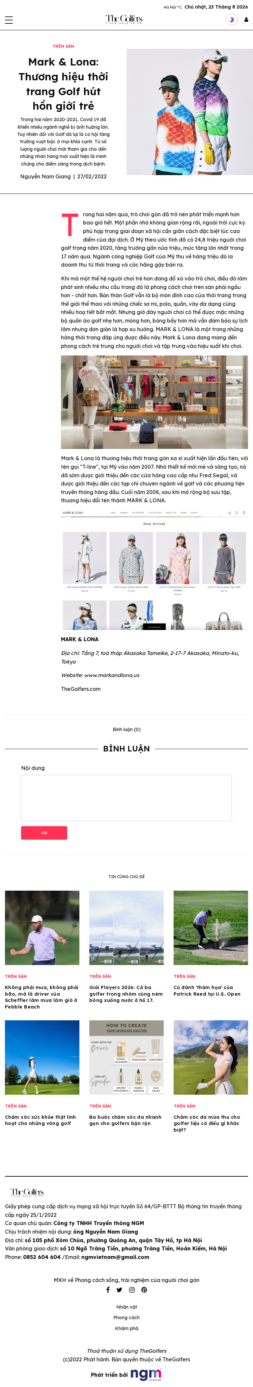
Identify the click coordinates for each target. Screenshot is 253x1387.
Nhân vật (126, 1307)
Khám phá (126, 1328)
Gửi (44, 833)
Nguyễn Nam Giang (45, 176)
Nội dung (33, 768)
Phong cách (126, 1318)
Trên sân (63, 46)
